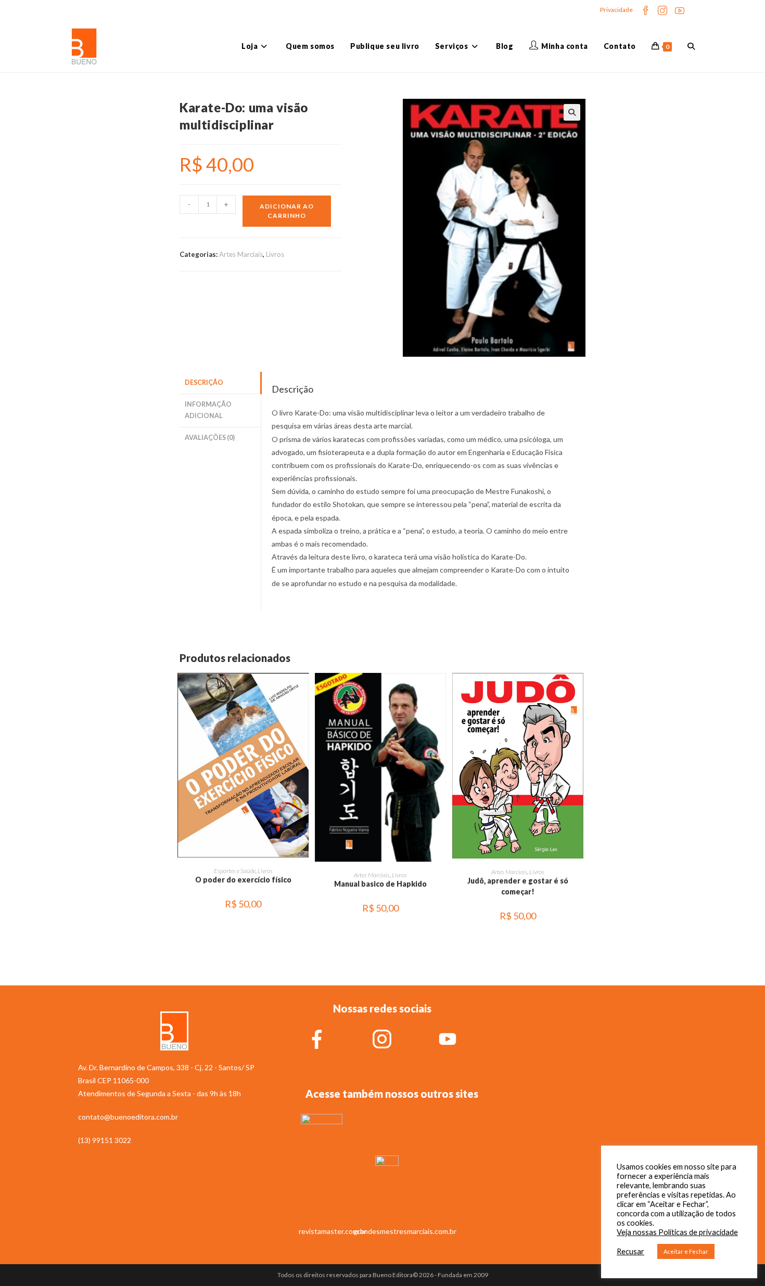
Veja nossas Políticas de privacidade (677, 1232)
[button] (572, 112)
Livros (275, 254)
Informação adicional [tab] (208, 410)
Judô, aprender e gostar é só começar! (517, 886)
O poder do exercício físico (243, 879)
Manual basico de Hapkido (380, 883)
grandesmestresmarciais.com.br (404, 1231)
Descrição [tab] (204, 382)
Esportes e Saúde (235, 871)
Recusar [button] (630, 1251)
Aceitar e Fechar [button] (686, 1251)
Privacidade (616, 10)
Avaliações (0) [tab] (210, 437)
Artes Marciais (241, 254)
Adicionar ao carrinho (287, 210)
